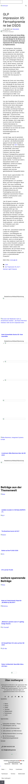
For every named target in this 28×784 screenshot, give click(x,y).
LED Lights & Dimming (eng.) (11, 728)
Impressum (7, 763)
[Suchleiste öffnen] (26, 6)
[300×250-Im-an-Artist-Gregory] (12, 462)
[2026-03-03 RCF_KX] (16, 361)
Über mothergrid (5, 778)
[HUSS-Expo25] (14, 419)
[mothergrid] (4, 6)
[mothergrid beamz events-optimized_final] (14, 298)
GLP (16, 144)
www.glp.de (13, 260)
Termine (7, 709)
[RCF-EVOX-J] (16, 343)
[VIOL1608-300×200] (14, 400)
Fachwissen (8, 713)
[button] (0, 766)
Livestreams (19, 769)
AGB (21, 763)
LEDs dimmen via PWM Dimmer (12, 731)
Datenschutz (15, 763)
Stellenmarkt (8, 711)
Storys (6, 705)
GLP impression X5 (10, 267)
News (6, 703)
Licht (6, 264)
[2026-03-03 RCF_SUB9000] (16, 380)
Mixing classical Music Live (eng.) (13, 733)
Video (6, 707)
